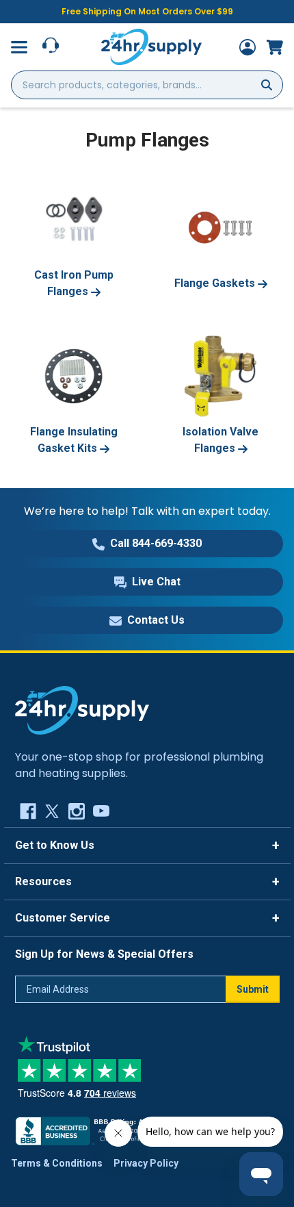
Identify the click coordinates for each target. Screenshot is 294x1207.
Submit (253, 989)
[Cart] (275, 47)
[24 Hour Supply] (82, 709)
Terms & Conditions (57, 1163)
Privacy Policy (145, 1163)
